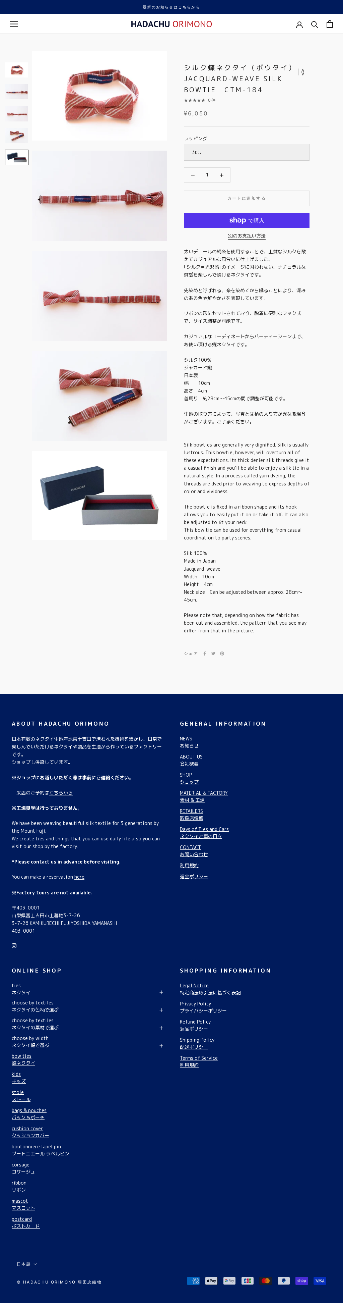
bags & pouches (29, 1113)
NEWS (189, 742)
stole (21, 1095)
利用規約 (189, 865)
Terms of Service (199, 1061)
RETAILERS (191, 814)
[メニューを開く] (14, 24)
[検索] (314, 24)
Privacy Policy (203, 1007)
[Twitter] (213, 654)
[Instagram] (14, 945)
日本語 (24, 1263)
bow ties (23, 1059)
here (79, 877)
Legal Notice (210, 989)
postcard (26, 1222)
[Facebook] (205, 654)
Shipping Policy (197, 1043)
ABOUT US (191, 760)
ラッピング (195, 138)
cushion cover (30, 1132)
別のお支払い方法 (247, 235)
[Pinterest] (222, 654)
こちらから (61, 792)
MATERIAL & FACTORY (204, 796)
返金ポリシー (194, 876)
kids (19, 1077)
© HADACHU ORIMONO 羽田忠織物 (59, 1282)
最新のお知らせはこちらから (171, 7)
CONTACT (194, 850)
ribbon (19, 1186)
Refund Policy (195, 1025)
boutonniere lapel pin (40, 1150)
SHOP (189, 778)
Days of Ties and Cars (204, 832)
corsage (23, 1168)
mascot (23, 1204)
